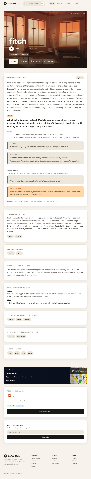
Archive (59, 3)
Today (52, 3)
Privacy (74, 458)
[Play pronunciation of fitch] (11, 48)
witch (17, 353)
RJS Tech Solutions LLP (51, 201)
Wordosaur (55, 461)
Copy (81, 78)
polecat (11, 319)
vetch (10, 236)
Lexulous (54, 458)
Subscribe (45, 437)
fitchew (18, 236)
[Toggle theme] (85, 3)
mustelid (27, 319)
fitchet (19, 253)
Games (68, 3)
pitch (10, 353)
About (76, 3)
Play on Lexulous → (45, 411)
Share (25, 61)
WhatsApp (36, 61)
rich (23, 353)
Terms (74, 461)
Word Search (56, 463)
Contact (74, 463)
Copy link (50, 61)
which (30, 353)
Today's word (36, 458)
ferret (19, 319)
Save (14, 61)
